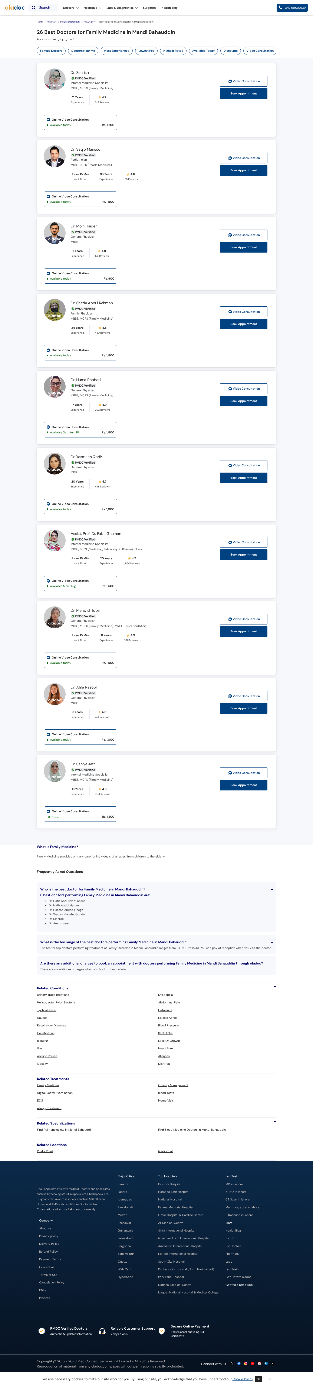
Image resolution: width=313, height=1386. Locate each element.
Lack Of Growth (169, 1041)
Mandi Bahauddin (70, 22)
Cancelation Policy (52, 1282)
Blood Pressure (168, 1025)
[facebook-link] (238, 1363)
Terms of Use (48, 1275)
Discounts (231, 51)
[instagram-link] (245, 1363)
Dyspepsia (165, 995)
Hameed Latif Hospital (173, 1192)
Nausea (42, 1018)
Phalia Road (45, 1151)
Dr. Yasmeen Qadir (86, 456)
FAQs (42, 1290)
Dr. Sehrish (80, 72)
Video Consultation (260, 51)
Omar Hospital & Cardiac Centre (180, 1215)
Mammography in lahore (242, 1207)
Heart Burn (165, 1048)
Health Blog (233, 1230)
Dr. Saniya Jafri (83, 764)
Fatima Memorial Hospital (175, 1207)
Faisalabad (125, 1238)
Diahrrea (164, 1064)
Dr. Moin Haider (84, 226)
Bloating (42, 1041)
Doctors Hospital (169, 1184)
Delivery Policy (49, 1244)
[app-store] (244, 1297)
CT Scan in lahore (237, 1199)
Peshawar (124, 1223)
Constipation (46, 1033)
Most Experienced (116, 51)
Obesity (42, 1064)
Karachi (123, 1184)
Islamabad (125, 1199)
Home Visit (165, 1100)
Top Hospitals (167, 1176)
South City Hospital (171, 1261)
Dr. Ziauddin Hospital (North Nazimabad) (186, 1269)
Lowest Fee (146, 51)
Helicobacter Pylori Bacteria (56, 1002)
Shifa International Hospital (176, 1230)
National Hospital (170, 1199)
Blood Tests (166, 1093)
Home (40, 22)
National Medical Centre (174, 1285)
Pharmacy (232, 1254)
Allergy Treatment (49, 1108)
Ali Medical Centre (170, 1223)
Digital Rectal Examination (55, 1093)
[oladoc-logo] (15, 7)
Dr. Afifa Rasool (84, 687)
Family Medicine (48, 1085)
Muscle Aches (167, 1018)
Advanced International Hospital (180, 1246)
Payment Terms (50, 1259)
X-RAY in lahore (236, 1192)
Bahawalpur (126, 1254)
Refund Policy (48, 1251)
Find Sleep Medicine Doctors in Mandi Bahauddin (192, 1130)
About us (45, 1228)
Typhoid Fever (46, 1010)
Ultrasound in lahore (239, 1215)
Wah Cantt (125, 1269)
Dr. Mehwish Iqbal (86, 610)
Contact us (46, 1267)
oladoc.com (100, 1366)
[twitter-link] (232, 1363)
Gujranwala (125, 1230)
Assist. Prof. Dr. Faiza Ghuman (96, 533)
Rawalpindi (125, 1207)
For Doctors (233, 1246)
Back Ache (165, 1033)
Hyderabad (125, 1277)
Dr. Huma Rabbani (86, 379)
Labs (228, 1261)
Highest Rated (173, 51)
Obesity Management (173, 1085)
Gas (40, 1048)
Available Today (203, 51)
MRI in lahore (234, 1184)
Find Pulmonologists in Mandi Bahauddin (64, 1130)
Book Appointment (243, 93)
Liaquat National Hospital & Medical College (188, 1292)
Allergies (164, 1056)
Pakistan (51, 22)
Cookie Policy (243, 1379)
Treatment (89, 22)
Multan (122, 1215)
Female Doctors (51, 51)
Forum (229, 1238)
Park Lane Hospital (171, 1277)
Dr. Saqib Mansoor (86, 149)
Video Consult (246, 81)
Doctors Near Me (83, 51)
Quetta (122, 1261)
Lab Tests (232, 1269)
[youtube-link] (252, 1363)
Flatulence (165, 1010)
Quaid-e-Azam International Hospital (183, 1238)
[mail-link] (259, 1363)
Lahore (122, 1192)
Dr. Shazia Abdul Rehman (92, 303)
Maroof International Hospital (178, 1254)
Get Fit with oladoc (238, 1277)
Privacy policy (48, 1236)
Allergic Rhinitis (47, 1056)
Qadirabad (165, 1151)
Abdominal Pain (169, 1002)
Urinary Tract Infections (53, 995)
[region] (158, 51)
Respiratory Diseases (51, 1025)
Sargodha (124, 1246)
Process (44, 1298)
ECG (40, 1100)
